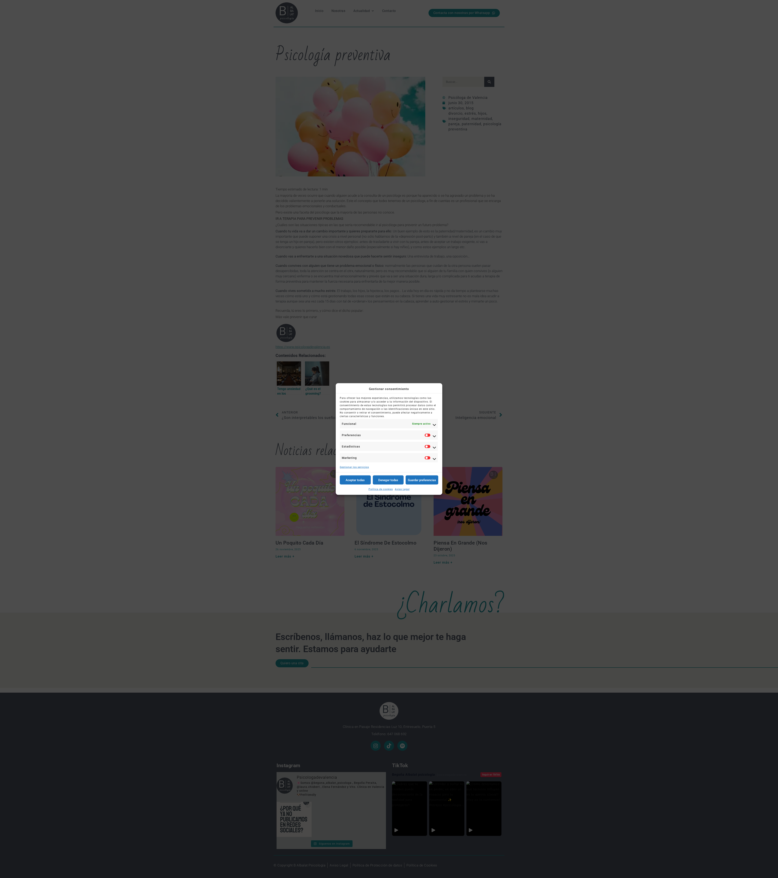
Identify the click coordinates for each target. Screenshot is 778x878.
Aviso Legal (402, 489)
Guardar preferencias (422, 480)
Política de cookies (381, 489)
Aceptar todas (355, 480)
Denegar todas (388, 480)
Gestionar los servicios (354, 467)
